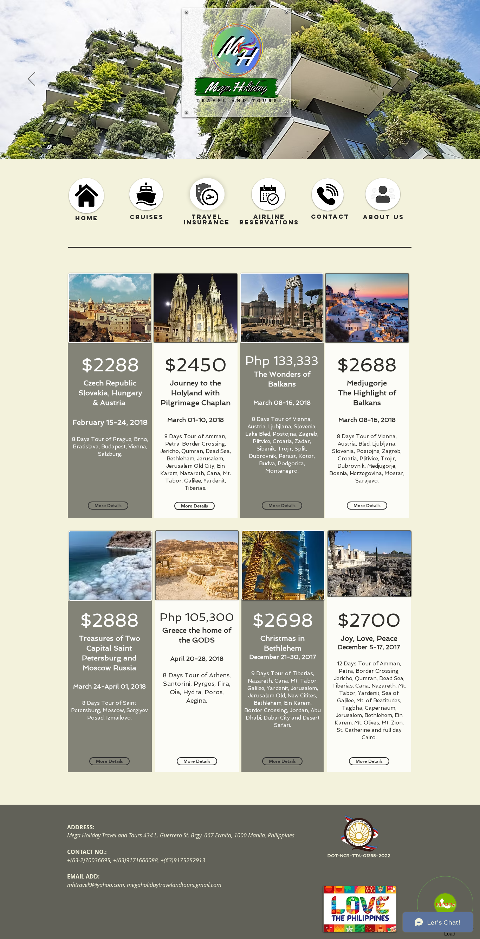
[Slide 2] (234, 145)
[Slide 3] (240, 145)
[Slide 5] (251, 145)
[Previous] (31, 79)
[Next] (448, 79)
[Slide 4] (246, 145)
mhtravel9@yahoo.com (95, 885)
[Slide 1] (229, 145)
